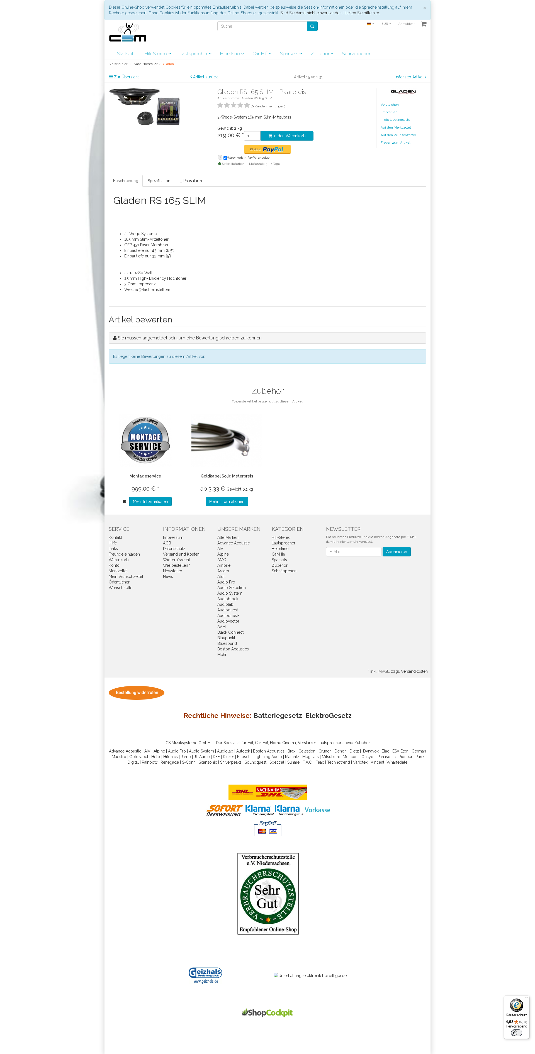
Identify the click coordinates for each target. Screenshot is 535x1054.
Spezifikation (159, 181)
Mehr (222, 654)
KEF (216, 756)
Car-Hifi (260, 53)
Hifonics (170, 756)
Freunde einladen (124, 554)
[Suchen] (312, 26)
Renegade (169, 762)
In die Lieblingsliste (395, 120)
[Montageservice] (145, 440)
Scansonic (208, 762)
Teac (320, 762)
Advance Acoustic (233, 543)
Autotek (243, 751)
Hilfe (113, 543)
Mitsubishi (331, 756)
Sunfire (293, 762)
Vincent (377, 762)
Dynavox (371, 751)
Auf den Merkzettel (396, 127)
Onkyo (367, 756)
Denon (341, 751)
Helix (155, 756)
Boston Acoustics (233, 649)
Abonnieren (396, 551)
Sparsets (289, 53)
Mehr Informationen (150, 501)
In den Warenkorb (289, 136)
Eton (404, 751)
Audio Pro (226, 582)
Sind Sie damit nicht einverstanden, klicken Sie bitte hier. (330, 13)
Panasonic (387, 756)
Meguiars (310, 756)
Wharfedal (395, 762)
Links (113, 548)
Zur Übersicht (126, 77)
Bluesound (227, 643)
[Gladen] (403, 92)
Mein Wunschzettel (126, 576)
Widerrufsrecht (176, 560)
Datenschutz (174, 548)
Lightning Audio (268, 756)
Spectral (276, 762)
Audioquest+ (228, 615)
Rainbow (149, 762)
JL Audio (202, 756)
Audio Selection (231, 587)
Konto (114, 565)
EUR (385, 24)
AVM (221, 626)
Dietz (354, 751)
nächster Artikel (410, 77)
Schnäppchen (356, 53)
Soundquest (255, 762)
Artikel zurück (205, 77)
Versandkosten (414, 671)
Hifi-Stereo (156, 53)
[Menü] (526, 998)
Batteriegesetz (277, 715)
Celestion (306, 751)
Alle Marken (228, 537)
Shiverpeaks (231, 762)
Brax (291, 751)
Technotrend (338, 762)
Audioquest (227, 610)
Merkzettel (118, 571)
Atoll (221, 576)
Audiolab (225, 604)
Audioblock (227, 599)
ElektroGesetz (328, 715)
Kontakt (115, 537)
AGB (167, 543)
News (168, 576)
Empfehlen (389, 112)
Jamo (186, 756)
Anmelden (406, 24)
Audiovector (228, 621)
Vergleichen (390, 105)
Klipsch (244, 756)
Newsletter (172, 571)
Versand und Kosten (181, 554)
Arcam (223, 571)
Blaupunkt (226, 638)
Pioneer (405, 756)
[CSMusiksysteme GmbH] (130, 34)
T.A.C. (308, 762)
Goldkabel (138, 756)
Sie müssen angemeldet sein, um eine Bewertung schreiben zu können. (190, 338)
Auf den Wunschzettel (398, 135)
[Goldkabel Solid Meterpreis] (227, 440)
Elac (385, 751)
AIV (220, 548)
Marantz (292, 756)
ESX (395, 751)
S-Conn (189, 762)
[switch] (516, 1032)
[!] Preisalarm (191, 181)
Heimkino (230, 53)
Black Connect (230, 632)
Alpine (223, 554)
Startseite (126, 53)
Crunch (325, 751)
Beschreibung (125, 181)
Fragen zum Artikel (395, 142)
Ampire (223, 565)
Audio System (229, 593)
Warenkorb (119, 560)
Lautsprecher (194, 53)
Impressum (173, 537)
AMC (221, 560)
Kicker (228, 756)
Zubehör (320, 53)
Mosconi (350, 756)
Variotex (360, 762)
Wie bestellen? (176, 565)
